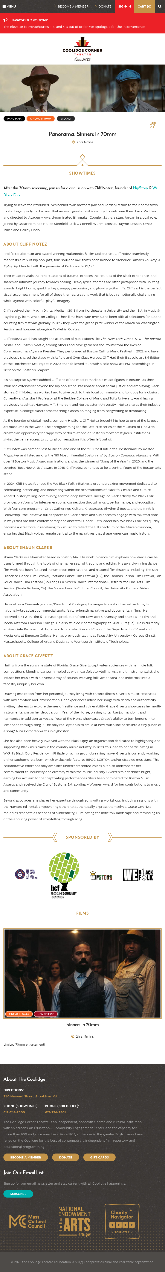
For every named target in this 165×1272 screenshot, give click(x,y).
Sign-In (124, 6)
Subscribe (18, 1194)
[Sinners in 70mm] (82, 973)
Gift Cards (99, 1157)
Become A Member (25, 1157)
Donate (105, 6)
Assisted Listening (155, 125)
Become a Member (73, 6)
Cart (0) (144, 6)
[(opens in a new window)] (27, 875)
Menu (11, 6)
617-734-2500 (14, 1112)
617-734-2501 (55, 1112)
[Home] (82, 49)
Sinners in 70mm (82, 1024)
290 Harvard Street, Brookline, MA (30, 1096)
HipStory (140, 187)
